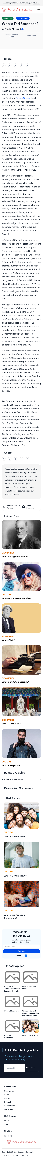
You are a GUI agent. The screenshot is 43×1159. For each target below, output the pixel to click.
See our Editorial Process (13, 506)
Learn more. (36, 3)
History (7, 1098)
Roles (6, 1094)
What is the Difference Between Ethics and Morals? (12, 988)
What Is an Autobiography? (15, 681)
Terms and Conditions (20, 1155)
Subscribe (21, 951)
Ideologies (8, 1109)
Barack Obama (23, 98)
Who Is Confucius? (11, 723)
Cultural (6, 594)
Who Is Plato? (8, 640)
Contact (7, 1124)
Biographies (8, 553)
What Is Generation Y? (15, 836)
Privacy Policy (6, 1155)
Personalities (9, 1105)
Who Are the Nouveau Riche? (16, 598)
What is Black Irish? (11, 1011)
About (6, 1120)
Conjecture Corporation (26, 1152)
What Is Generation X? (15, 875)
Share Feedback (30, 506)
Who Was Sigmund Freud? (15, 556)
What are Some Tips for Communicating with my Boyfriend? (30, 1013)
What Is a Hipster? (11, 765)
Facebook (8, 1136)
